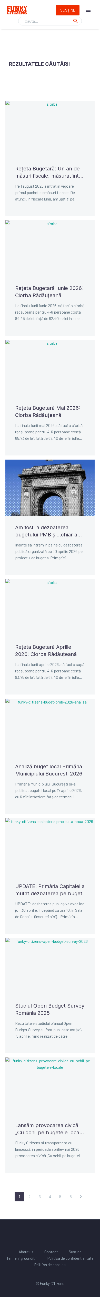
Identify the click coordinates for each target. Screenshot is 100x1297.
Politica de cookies (50, 1265)
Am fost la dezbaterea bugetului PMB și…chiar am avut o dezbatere (48, 531)
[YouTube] (67, 1234)
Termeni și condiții (21, 1258)
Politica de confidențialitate (70, 1258)
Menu (88, 10)
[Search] (76, 21)
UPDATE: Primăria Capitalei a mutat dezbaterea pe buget (50, 890)
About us (26, 1252)
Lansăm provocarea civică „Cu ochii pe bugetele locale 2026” (49, 1129)
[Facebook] (33, 1234)
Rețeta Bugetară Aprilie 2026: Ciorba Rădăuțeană (46, 650)
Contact (51, 1252)
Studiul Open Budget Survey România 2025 (49, 1009)
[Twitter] (47, 1234)
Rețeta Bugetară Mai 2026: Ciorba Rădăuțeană (47, 411)
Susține (67, 10)
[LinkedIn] (40, 1234)
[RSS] (60, 1234)
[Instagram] (53, 1234)
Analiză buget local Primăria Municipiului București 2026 (48, 770)
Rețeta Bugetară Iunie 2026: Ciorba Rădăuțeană (49, 291)
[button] (80, 1196)
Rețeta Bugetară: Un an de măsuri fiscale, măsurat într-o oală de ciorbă (49, 172)
